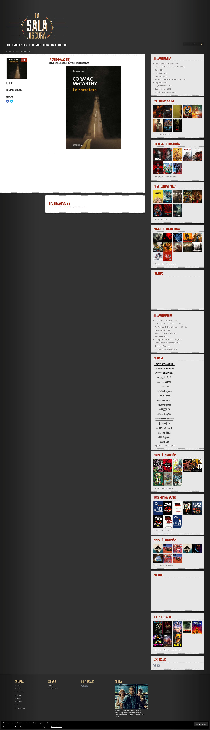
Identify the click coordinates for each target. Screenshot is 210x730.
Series (53, 45)
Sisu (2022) (159, 70)
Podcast (46, 45)
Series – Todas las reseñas (163, 219)
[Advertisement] (94, 174)
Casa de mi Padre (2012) (163, 89)
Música (38, 45)
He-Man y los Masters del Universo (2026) (169, 324)
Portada (8, 51)
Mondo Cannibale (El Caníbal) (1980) (167, 343)
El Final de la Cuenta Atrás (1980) (166, 321)
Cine (8, 45)
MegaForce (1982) (161, 83)
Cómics (15, 45)
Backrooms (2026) (161, 76)
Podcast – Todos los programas (165, 264)
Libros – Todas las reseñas (163, 530)
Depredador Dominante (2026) (165, 92)
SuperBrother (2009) (162, 336)
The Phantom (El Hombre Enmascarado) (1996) (171, 327)
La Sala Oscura (61, 63)
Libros (31, 45)
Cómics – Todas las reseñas (164, 488)
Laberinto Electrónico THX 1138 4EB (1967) (169, 67)
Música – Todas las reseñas (164, 565)
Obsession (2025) (161, 73)
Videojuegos (62, 45)
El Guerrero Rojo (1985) (163, 346)
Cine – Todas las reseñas (163, 134)
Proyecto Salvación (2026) (163, 86)
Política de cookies (56, 727)
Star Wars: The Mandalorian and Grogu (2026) (170, 79)
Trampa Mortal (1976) (162, 330)
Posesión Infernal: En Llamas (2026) (167, 64)
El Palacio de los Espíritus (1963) (166, 349)
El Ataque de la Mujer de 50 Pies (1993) (168, 340)
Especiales (23, 45)
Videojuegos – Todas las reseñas (165, 177)
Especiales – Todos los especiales (166, 445)
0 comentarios (85, 63)
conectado (66, 207)
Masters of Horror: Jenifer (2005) (166, 333)
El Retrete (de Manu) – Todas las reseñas (168, 650)
